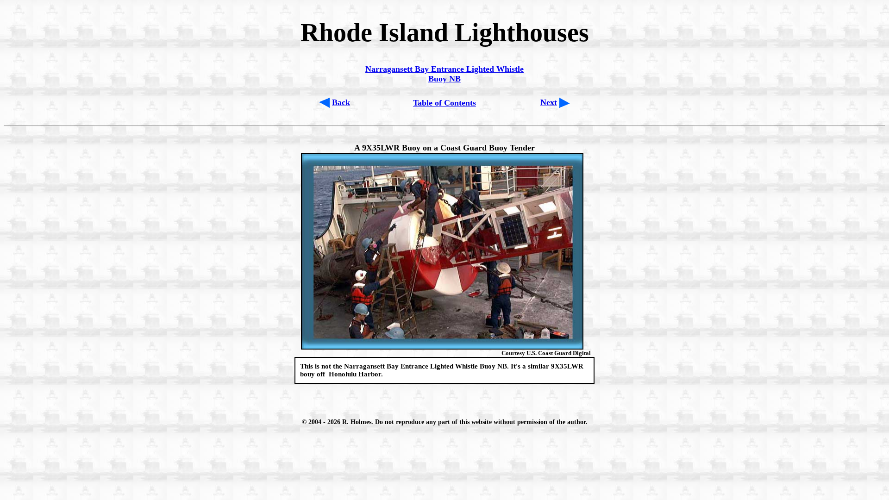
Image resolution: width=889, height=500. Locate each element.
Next (548, 102)
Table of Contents (444, 102)
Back (341, 102)
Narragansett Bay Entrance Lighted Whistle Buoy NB (444, 73)
